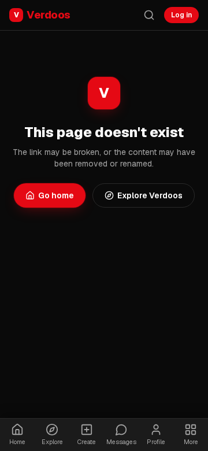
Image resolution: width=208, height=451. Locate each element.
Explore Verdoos (150, 195)
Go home (56, 195)
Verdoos (42, 14)
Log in (181, 15)
